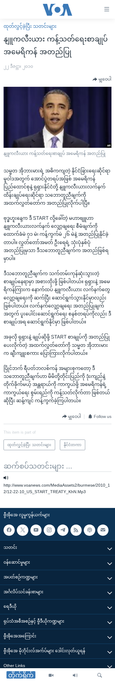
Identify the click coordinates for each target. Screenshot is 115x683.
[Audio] (75, 675)
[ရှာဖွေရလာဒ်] (100, 675)
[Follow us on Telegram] (62, 530)
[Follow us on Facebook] (9, 530)
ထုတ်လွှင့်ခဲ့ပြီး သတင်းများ (30, 26)
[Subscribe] (103, 530)
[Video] (51, 675)
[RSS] (76, 530)
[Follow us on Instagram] (49, 530)
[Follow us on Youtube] (36, 530)
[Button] (102, 79)
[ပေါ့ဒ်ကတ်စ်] (89, 530)
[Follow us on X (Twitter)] (22, 530)
